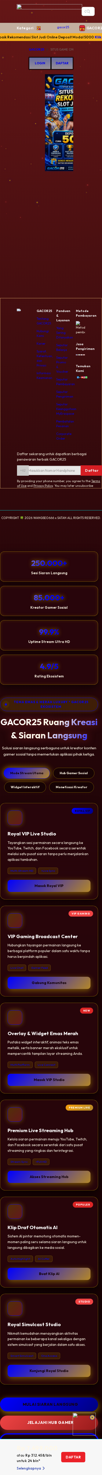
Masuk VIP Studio (49, 1079)
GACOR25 (36, 49)
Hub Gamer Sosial (74, 773)
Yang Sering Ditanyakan (64, 332)
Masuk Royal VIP (49, 885)
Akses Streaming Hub (49, 1176)
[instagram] (83, 377)
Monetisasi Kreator (71, 787)
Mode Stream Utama (26, 773)
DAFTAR (62, 63)
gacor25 (63, 27)
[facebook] (77, 377)
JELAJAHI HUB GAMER (50, 1422)
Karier (41, 343)
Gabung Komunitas (49, 982)
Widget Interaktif (25, 787)
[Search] (88, 11)
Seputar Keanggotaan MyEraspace (66, 409)
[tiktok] (79, 377)
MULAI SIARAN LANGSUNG (50, 1404)
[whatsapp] (85, 377)
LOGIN (40, 63)
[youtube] (81, 377)
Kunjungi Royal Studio (49, 1370)
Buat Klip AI (49, 1273)
